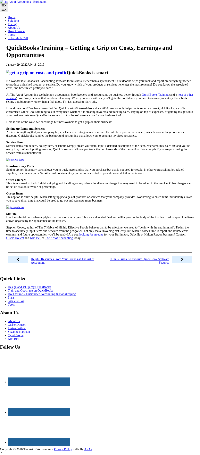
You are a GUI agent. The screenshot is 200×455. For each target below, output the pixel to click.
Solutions (13, 20)
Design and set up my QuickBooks (29, 287)
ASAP (88, 449)
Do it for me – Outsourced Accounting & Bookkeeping (42, 294)
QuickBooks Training (155, 94)
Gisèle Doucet (15, 238)
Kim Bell (35, 238)
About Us (14, 27)
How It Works (16, 31)
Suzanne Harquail (19, 331)
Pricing (12, 24)
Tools (11, 34)
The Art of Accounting (59, 238)
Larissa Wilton (17, 328)
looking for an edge (91, 234)
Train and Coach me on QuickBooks (30, 290)
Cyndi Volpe (15, 335)
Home (11, 17)
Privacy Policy (63, 449)
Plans (11, 297)
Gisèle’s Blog (16, 301)
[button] (1, 453)
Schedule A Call (18, 38)
